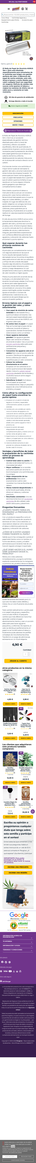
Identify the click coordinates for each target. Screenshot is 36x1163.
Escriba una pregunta (18, 867)
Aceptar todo (9, 1156)
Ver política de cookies (15, 1152)
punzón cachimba (13, 344)
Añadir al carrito (18, 661)
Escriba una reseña (18, 873)
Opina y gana (6, 64)
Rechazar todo (26, 1156)
